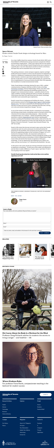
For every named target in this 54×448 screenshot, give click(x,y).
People (39, 401)
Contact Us (22, 434)
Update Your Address (25, 430)
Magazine (22, 419)
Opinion (22, 401)
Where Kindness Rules (12, 381)
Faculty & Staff (40, 409)
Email (5, 226)
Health (4, 404)
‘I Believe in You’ (24, 257)
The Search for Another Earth (39, 258)
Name (5, 223)
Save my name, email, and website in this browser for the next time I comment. (23, 230)
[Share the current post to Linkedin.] (3, 71)
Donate (45, 394)
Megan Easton (8, 56)
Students (39, 407)
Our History (5, 423)
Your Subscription (24, 427)
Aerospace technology (30, 191)
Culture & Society (6, 414)
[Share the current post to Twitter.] (3, 67)
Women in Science (19, 191)
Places (4, 425)
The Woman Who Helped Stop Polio (8, 258)
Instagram (39, 427)
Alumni (39, 404)
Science (4, 407)
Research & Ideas (7, 401)
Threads (39, 430)
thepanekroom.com (28, 117)
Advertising (22, 432)
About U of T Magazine (25, 423)
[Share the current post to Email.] (3, 74)
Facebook (39, 423)
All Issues (22, 425)
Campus (4, 419)
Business (4, 411)
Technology (5, 409)
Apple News (40, 432)
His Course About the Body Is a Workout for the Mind (25, 333)
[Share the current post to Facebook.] (2, 69)
